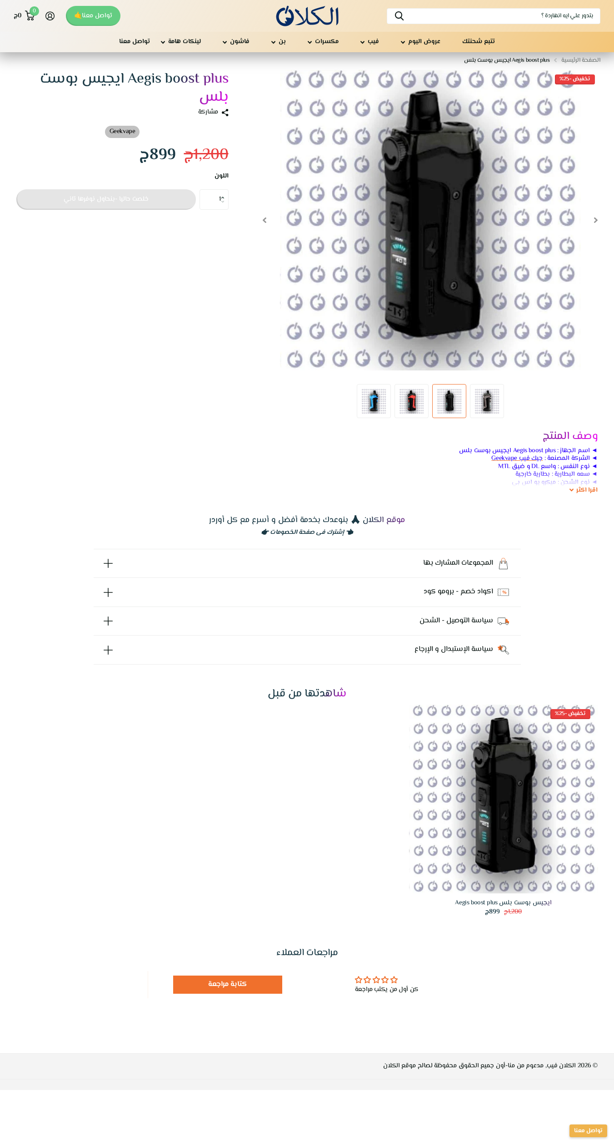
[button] (225, 192)
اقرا (587, 491)
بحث (399, 16)
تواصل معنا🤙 (93, 16)
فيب (373, 42)
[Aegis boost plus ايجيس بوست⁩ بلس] (503, 799)
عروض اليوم (424, 42)
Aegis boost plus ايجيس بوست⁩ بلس (503, 903)
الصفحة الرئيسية (580, 60)
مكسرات (327, 42)
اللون (222, 177)
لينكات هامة (184, 42)
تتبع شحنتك (478, 42)
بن (282, 42)
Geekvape (122, 132)
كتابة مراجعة (228, 984)
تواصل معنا (134, 42)
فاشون (240, 42)
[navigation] (596, 220)
